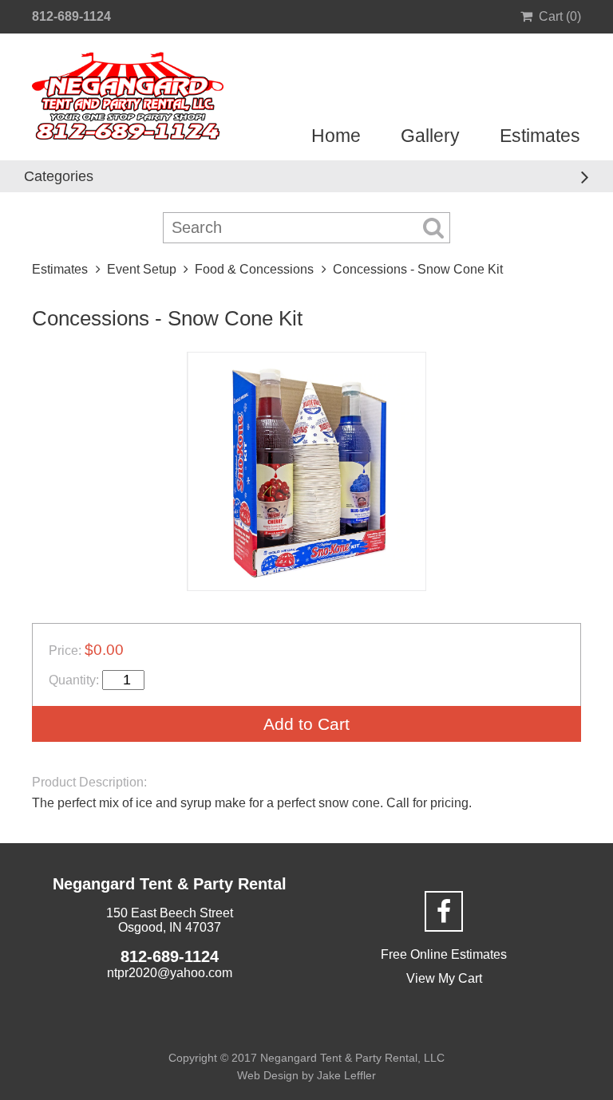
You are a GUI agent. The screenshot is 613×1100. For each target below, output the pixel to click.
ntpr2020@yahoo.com (169, 973)
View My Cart (444, 978)
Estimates (540, 135)
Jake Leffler (346, 1076)
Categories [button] (58, 176)
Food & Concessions (254, 269)
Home (336, 135)
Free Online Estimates (444, 954)
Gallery (430, 135)
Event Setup (141, 269)
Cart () (560, 16)
